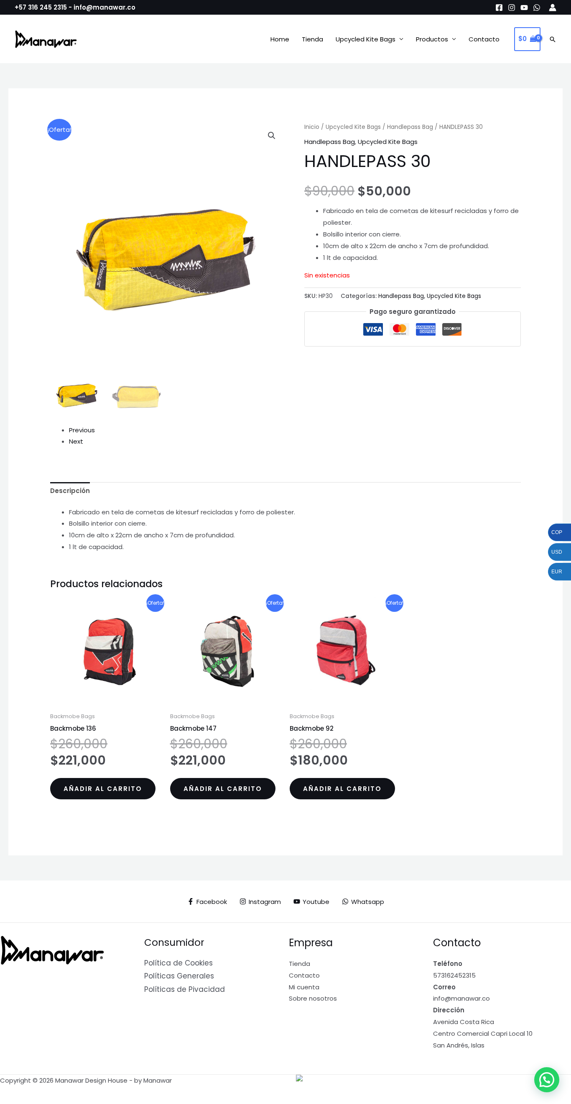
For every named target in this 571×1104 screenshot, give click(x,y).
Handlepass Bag (410, 127)
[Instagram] (511, 7)
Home (279, 39)
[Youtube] (524, 7)
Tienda (312, 39)
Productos (432, 39)
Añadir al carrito (103, 788)
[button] (552, 39)
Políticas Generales (179, 976)
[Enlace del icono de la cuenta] (552, 7)
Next (76, 441)
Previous (82, 430)
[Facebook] (499, 7)
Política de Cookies (178, 963)
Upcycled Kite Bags (365, 39)
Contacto (484, 39)
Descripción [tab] (70, 490)
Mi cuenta (304, 987)
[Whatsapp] (536, 7)
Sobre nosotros (313, 998)
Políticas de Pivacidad (184, 989)
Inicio (311, 127)
